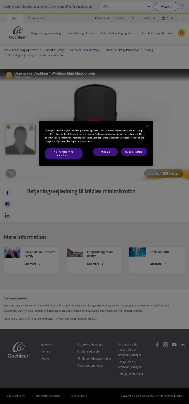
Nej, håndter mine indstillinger (63, 153)
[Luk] (147, 126)
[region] (96, 143)
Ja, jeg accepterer (134, 151)
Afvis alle (106, 151)
